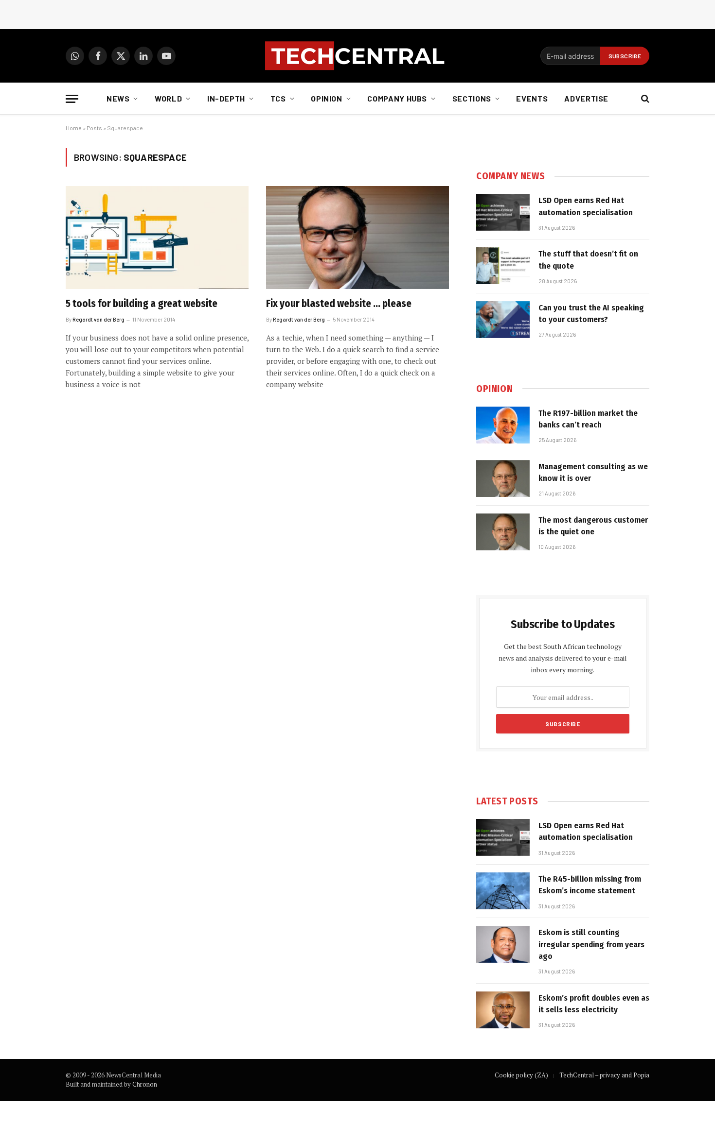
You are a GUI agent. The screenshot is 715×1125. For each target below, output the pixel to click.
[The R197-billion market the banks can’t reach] (503, 425)
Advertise (586, 98)
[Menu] (72, 99)
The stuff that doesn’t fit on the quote (588, 260)
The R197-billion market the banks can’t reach (588, 419)
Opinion (326, 98)
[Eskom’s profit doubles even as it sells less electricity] (503, 1009)
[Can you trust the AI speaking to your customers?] (503, 319)
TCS (278, 98)
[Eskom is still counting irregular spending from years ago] (503, 944)
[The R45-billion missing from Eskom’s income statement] (503, 890)
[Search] (644, 99)
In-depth (226, 98)
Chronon (144, 1084)
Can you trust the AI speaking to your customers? (591, 313)
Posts (94, 127)
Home (74, 127)
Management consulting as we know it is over (593, 472)
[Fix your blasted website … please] (357, 237)
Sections (471, 98)
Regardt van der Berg (98, 319)
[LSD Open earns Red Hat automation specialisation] (503, 212)
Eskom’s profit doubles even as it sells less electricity (593, 1004)
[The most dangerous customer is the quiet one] (503, 531)
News (118, 98)
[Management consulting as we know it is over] (503, 478)
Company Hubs (397, 98)
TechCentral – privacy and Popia (604, 1075)
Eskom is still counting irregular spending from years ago (591, 944)
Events (532, 98)
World (168, 98)
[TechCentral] (357, 56)
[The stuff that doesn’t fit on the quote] (503, 265)
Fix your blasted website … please (338, 303)
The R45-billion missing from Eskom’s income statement (589, 885)
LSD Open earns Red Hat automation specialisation (585, 206)
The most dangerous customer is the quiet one (593, 526)
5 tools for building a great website (141, 303)
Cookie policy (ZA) (521, 1075)
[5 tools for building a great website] (157, 237)
